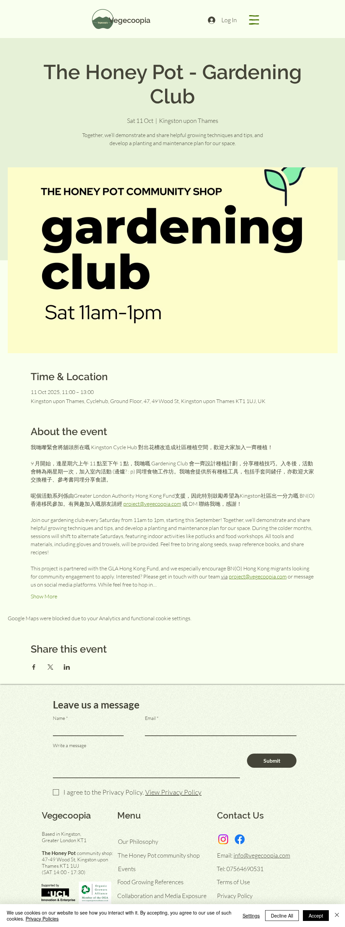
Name (59, 718)
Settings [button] (251, 915)
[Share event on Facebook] (34, 667)
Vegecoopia (129, 20)
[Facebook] (239, 839)
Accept (316, 915)
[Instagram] (223, 839)
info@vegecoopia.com (261, 855)
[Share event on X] (50, 667)
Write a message (69, 745)
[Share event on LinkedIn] (67, 667)
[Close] (337, 915)
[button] (254, 20)
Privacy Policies (42, 918)
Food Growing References (150, 882)
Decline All (282, 915)
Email (150, 718)
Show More (44, 596)
